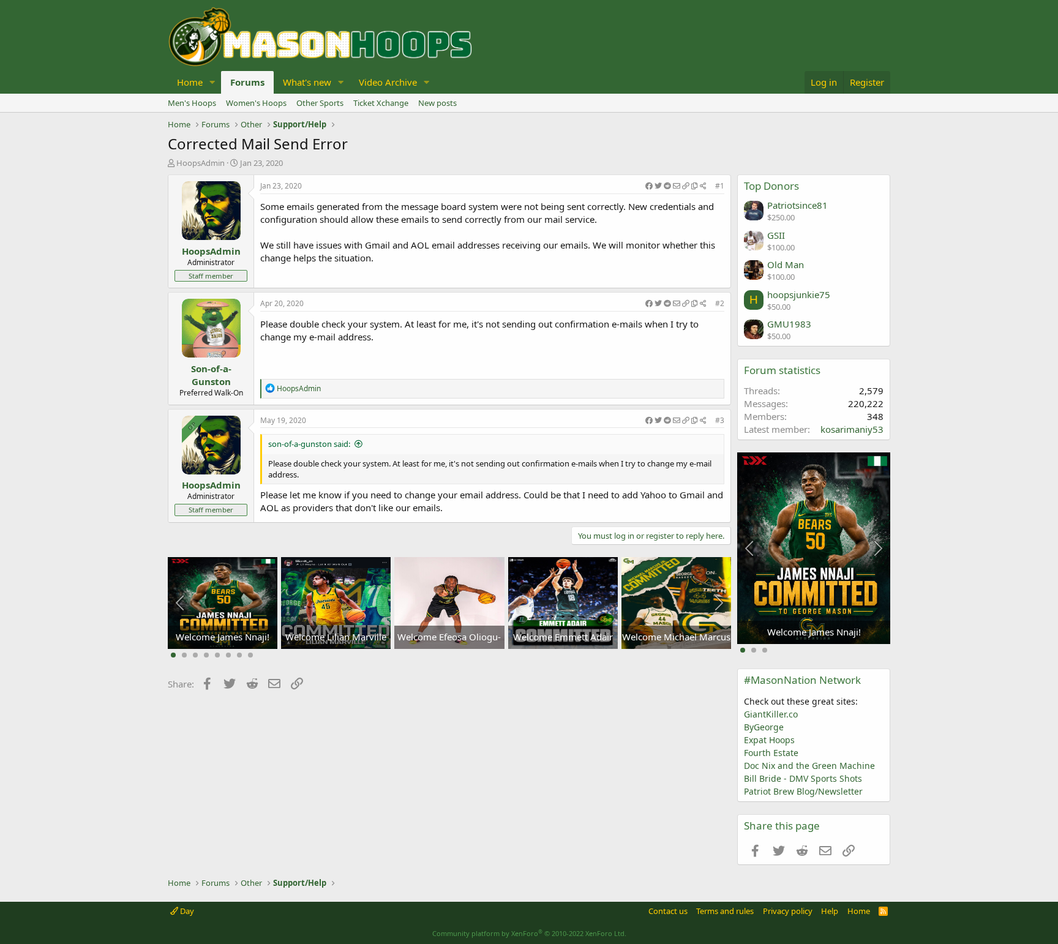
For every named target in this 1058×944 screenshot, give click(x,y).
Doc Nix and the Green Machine (809, 765)
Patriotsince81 (797, 205)
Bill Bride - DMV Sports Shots (803, 778)
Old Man (785, 264)
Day (186, 910)
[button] (212, 82)
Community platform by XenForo (529, 933)
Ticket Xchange (380, 102)
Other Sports (319, 102)
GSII (776, 235)
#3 (719, 420)
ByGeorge (764, 727)
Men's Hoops (192, 102)
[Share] (676, 186)
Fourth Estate (771, 753)
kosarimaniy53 (852, 429)
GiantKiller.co (771, 714)
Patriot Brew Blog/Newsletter (803, 791)
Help (829, 910)
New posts (437, 102)
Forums (247, 82)
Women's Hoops (256, 102)
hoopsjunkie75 (798, 294)
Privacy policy (787, 910)
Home (190, 82)
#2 (719, 303)
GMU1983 (789, 324)
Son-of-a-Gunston (211, 375)
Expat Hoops (769, 740)
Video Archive (388, 82)
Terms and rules (725, 910)
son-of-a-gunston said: (309, 443)
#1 (719, 186)
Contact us (668, 910)
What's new (307, 82)
